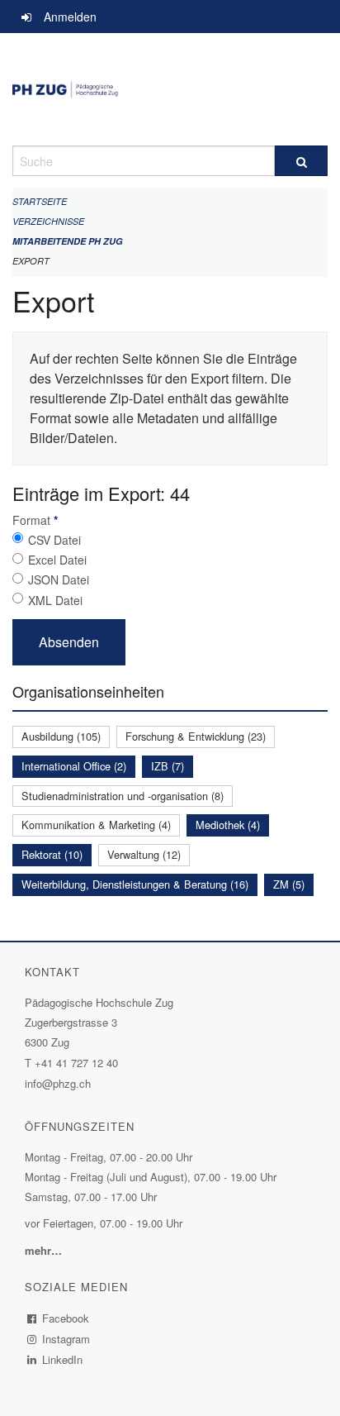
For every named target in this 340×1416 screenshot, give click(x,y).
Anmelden (70, 16)
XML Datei (55, 600)
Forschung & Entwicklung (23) (195, 736)
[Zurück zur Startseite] (170, 89)
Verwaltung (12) (144, 854)
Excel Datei (57, 559)
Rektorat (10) (52, 854)
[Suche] (301, 160)
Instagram (66, 1339)
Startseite (39, 201)
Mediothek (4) (228, 824)
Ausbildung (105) (61, 736)
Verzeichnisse (48, 221)
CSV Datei (54, 540)
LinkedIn (63, 1359)
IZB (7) (167, 766)
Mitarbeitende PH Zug (67, 241)
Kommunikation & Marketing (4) (96, 824)
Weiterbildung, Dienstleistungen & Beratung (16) (134, 884)
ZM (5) (289, 884)
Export (31, 261)
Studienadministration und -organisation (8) (122, 795)
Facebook (66, 1318)
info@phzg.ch (58, 1083)
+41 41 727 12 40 (76, 1062)
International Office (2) (73, 766)
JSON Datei (58, 579)
